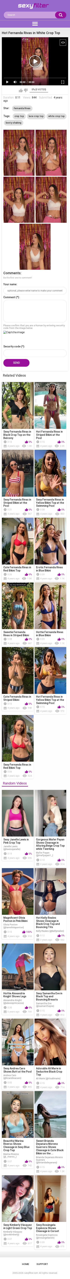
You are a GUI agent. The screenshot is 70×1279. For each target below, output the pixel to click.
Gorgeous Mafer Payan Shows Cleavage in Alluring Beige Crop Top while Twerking (50, 844)
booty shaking (13, 122)
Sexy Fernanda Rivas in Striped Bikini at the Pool (17, 502)
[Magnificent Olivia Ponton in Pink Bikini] (18, 891)
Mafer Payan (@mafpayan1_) (44, 854)
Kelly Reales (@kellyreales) (50, 931)
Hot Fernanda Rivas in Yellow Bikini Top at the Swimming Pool (50, 700)
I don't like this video (26, 90)
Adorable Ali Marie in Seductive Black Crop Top (49, 1071)
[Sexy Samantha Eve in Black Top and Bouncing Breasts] (50, 967)
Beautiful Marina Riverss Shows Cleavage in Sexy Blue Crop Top (16, 1145)
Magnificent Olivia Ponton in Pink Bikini (15, 919)
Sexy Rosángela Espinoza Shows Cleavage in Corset (47, 1228)
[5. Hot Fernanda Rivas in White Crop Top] (35, 247)
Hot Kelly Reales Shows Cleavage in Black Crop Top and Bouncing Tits (48, 922)
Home (25, 1264)
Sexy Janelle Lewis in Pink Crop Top (16, 841)
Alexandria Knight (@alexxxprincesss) (13, 1001)
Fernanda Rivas (22, 108)
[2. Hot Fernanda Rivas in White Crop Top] (51, 153)
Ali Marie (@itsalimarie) (48, 1078)
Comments (12, 273)
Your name (9, 284)
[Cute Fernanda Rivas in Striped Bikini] (18, 670)
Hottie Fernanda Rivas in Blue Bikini (49, 634)
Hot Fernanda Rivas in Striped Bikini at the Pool (49, 434)
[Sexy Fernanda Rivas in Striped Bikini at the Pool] (18, 473)
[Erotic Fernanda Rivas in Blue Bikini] (50, 541)
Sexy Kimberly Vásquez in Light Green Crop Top (17, 1226)
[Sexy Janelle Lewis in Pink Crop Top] (18, 813)
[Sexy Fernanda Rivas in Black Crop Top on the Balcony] (18, 405)
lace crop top (36, 116)
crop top (19, 116)
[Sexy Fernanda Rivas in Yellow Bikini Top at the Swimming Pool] (50, 473)
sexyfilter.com (31, 1273)
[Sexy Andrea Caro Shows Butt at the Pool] (18, 1042)
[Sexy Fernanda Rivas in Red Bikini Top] (18, 738)
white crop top (56, 116)
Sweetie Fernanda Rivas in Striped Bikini (16, 634)
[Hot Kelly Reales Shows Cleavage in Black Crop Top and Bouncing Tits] (50, 891)
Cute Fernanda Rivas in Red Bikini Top (17, 569)
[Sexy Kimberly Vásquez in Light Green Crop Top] (18, 1198)
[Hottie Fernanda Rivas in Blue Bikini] (50, 606)
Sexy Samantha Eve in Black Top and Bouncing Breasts (49, 996)
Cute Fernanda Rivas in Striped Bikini (17, 698)
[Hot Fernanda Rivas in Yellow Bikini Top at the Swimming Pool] (50, 670)
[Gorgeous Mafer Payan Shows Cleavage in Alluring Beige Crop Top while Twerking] (50, 813)
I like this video (21, 90)
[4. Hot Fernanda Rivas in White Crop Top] (51, 200)
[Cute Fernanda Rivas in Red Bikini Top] (18, 541)
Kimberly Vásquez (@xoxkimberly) (12, 1233)
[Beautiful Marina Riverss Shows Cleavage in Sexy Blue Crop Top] (18, 1114)
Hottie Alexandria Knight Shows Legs (14, 995)
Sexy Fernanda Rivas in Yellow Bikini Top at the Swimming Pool (50, 502)
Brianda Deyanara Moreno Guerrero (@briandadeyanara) (49, 1160)
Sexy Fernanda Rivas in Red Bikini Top (17, 766)
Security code (12, 346)
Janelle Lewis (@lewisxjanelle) (11, 847)
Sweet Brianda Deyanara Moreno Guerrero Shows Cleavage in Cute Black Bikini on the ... (49, 1147)
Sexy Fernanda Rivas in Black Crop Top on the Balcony (17, 434)
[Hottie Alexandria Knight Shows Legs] (18, 967)
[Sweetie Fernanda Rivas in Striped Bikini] (18, 606)
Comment (9, 297)
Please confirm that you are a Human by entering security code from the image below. (34, 326)
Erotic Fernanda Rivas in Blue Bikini (49, 569)
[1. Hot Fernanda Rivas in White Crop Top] (19, 153)
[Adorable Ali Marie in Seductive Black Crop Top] (50, 1042)
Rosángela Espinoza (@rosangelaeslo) (46, 1236)
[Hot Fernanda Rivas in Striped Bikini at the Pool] (50, 405)
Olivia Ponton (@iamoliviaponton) (13, 926)
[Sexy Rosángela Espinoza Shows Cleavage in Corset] (50, 1198)
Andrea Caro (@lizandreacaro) (12, 1076)
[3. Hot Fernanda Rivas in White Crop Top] (19, 200)
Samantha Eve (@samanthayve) (45, 1004)
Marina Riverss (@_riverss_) (11, 1155)
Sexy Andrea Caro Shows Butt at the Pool (17, 1070)
